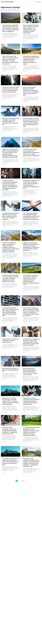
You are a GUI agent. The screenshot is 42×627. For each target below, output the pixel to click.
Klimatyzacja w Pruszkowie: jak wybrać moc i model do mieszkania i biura (10, 340)
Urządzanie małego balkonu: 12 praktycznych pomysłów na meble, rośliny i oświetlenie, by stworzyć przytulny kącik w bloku (10, 461)
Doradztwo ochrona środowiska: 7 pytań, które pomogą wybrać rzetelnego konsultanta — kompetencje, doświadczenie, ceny (9, 430)
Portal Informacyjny (7, 2)
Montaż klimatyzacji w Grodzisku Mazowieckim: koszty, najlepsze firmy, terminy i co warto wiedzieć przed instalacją (30, 371)
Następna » (23, 480)
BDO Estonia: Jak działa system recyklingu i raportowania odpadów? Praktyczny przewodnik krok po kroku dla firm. (10, 121)
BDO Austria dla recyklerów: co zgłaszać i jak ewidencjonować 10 (10, 370)
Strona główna (38, 1)
